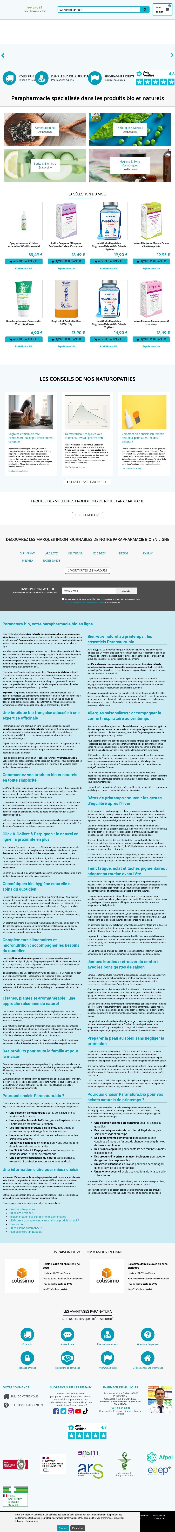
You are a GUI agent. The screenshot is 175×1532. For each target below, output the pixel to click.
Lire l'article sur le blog (18, 471)
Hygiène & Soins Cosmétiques (124, 17)
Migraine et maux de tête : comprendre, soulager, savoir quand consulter (30, 438)
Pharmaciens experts (107, 1344)
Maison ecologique (159, 17)
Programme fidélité (107, 1367)
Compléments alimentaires (12, 17)
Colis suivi (27, 1344)
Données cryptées (27, 1367)
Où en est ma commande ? (25, 1228)
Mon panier (159, 9)
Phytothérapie (61, 17)
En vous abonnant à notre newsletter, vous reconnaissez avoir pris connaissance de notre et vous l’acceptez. (102, 601)
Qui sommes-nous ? (142, 1517)
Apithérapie (78, 17)
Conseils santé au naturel (88, 482)
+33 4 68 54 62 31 (120, 1408)
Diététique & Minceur (108, 17)
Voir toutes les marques (88, 571)
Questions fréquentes (22, 1209)
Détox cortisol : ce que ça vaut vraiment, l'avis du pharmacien (84, 436)
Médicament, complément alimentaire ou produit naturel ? (44, 1220)
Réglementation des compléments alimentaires (37, 1217)
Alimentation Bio (142, 17)
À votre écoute (67, 1344)
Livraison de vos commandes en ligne (87, 1252)
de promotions (89, 515)
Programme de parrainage (67, 1367)
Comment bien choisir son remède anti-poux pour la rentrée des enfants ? (143, 438)
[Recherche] (145, 9)
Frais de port (16, 1224)
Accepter (63, 1528)
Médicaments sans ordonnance (147, 1367)
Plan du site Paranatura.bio (25, 1232)
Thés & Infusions (94, 17)
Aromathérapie (31, 17)
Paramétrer (77, 1528)
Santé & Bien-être (46, 17)
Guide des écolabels (21, 1213)
